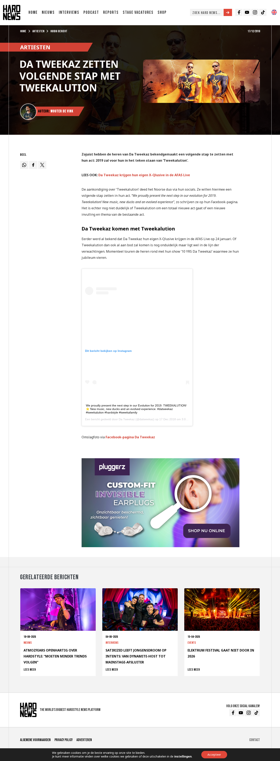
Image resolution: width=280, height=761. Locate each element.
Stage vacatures (138, 12)
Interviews (69, 12)
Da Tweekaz (127, 419)
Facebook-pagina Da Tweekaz (130, 437)
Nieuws (48, 12)
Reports (111, 12)
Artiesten (38, 31)
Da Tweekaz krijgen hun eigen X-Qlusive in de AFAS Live (144, 175)
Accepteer (214, 754)
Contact (254, 740)
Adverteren (84, 740)
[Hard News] (11, 12)
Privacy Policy (64, 740)
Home (33, 12)
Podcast (91, 12)
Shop (162, 12)
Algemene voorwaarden (35, 740)
